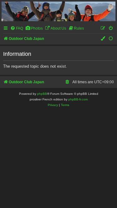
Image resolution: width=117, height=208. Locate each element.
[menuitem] (16, 28)
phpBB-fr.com (78, 99)
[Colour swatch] (103, 39)
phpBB (42, 93)
